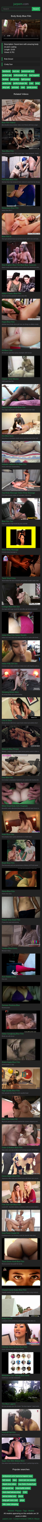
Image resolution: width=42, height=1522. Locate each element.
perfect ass (7, 75)
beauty (5, 79)
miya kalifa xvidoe (23, 1488)
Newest (11, 1511)
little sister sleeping (10, 1504)
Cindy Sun (8, 64)
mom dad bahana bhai (11, 1492)
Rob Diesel (8, 59)
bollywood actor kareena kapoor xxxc (17, 1476)
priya (22, 1500)
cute (31, 83)
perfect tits (7, 83)
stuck (21, 1496)
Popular (18, 1511)
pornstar (15, 87)
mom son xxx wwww (27, 1480)
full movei (6, 1480)
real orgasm (34, 75)
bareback (6, 71)
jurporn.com (7, 1519)
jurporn (21, 3)
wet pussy (15, 79)
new (23, 87)
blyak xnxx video (9, 1484)
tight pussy (25, 79)
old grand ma (8, 1488)
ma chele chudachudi (27, 1484)
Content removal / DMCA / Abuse (26, 1519)
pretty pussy (32, 87)
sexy (37, 83)
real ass (16, 71)
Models (31, 1511)
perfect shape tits (20, 83)
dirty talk (6, 87)
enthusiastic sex (20, 75)
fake (14, 1480)
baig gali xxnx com (10, 1500)
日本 (25, 1492)
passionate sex (28, 71)
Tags (25, 1511)
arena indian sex (9, 1496)
